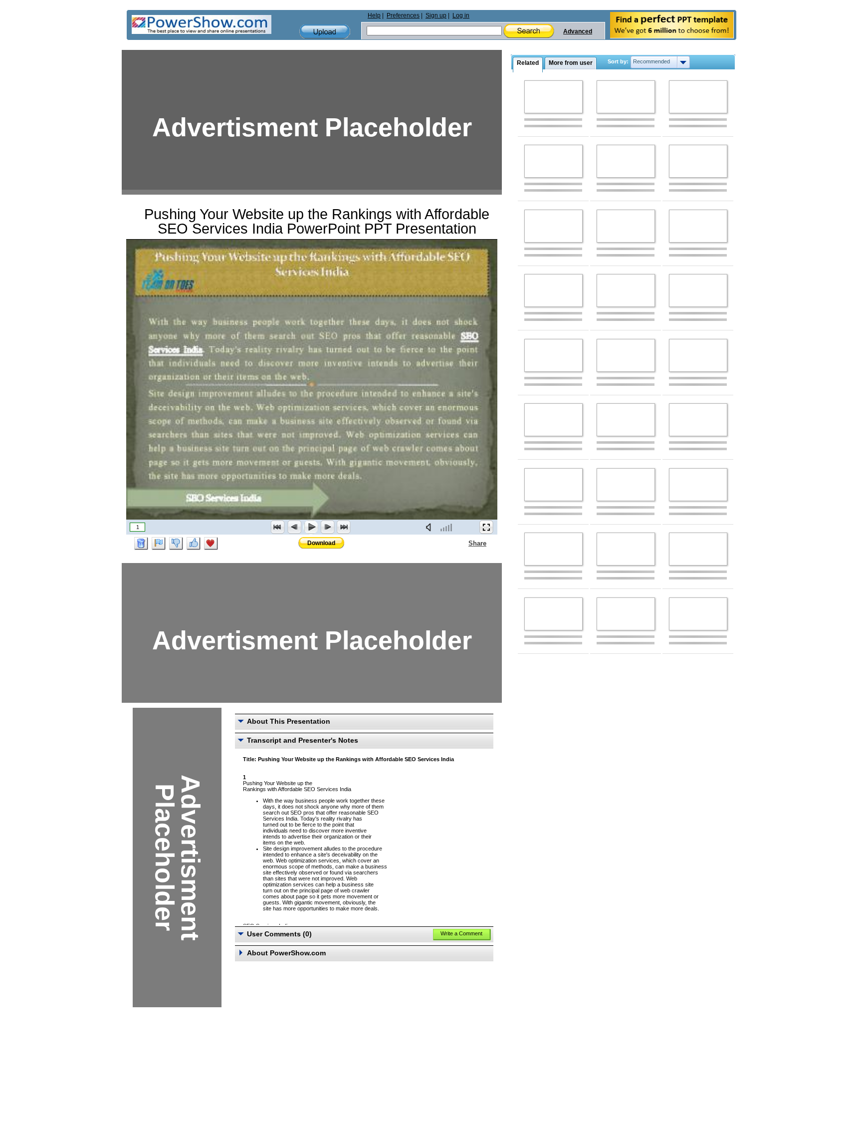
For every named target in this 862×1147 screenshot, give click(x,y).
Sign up (436, 15)
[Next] (327, 527)
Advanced (577, 31)
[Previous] (294, 527)
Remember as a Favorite (211, 543)
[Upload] (324, 31)
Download (321, 543)
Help (374, 15)
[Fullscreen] (486, 527)
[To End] (343, 527)
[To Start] (277, 527)
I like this (194, 543)
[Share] (462, 543)
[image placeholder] (553, 96)
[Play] (310, 527)
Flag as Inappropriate (159, 543)
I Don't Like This (176, 543)
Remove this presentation (141, 543)
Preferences (403, 15)
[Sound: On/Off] (430, 527)
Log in (460, 15)
